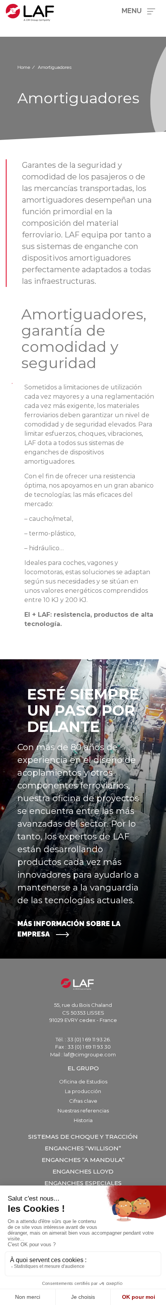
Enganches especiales (83, 1183)
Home (23, 67)
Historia (83, 1120)
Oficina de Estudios (83, 1081)
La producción (83, 1091)
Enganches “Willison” (83, 1148)
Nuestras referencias (83, 1110)
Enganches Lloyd (83, 1171)
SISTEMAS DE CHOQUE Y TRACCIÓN (83, 1136)
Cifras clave (83, 1101)
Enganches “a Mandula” (83, 1159)
